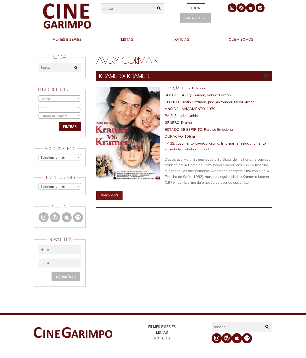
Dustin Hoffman (193, 102)
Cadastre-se (196, 18)
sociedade (173, 149)
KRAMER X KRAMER (124, 75)
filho (224, 143)
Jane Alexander (220, 102)
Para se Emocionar (219, 129)
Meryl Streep (244, 102)
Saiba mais (109, 195)
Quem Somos (241, 39)
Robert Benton (194, 88)
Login (195, 8)
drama (214, 143)
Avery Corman (193, 95)
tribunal (203, 149)
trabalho (189, 149)
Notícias (180, 39)
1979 (211, 108)
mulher (234, 143)
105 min (191, 136)
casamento (185, 143)
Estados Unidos (187, 115)
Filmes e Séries (67, 39)
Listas (127, 39)
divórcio (201, 143)
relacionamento (253, 143)
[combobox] (60, 98)
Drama (186, 122)
